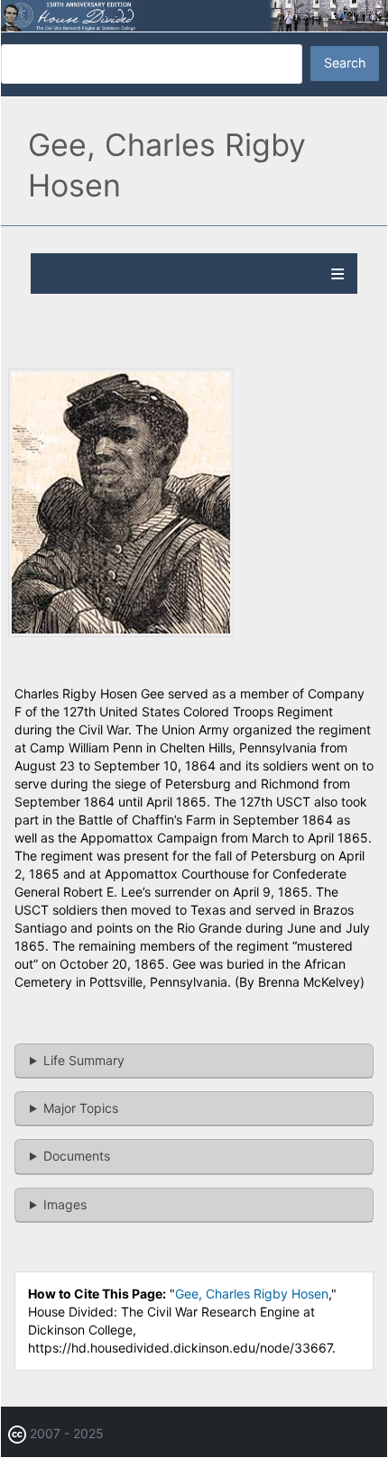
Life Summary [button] (84, 1060)
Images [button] (65, 1204)
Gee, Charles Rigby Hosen (251, 1293)
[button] (121, 632)
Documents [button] (76, 1155)
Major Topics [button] (80, 1108)
